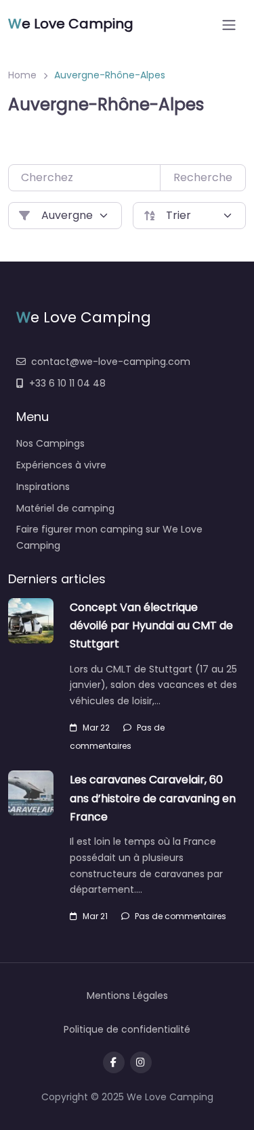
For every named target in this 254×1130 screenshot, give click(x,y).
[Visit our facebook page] (114, 1062)
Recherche (202, 177)
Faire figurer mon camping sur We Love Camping (109, 537)
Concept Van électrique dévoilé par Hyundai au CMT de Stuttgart (151, 625)
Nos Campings (50, 443)
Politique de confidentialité (127, 1029)
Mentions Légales (127, 995)
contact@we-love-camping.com (110, 361)
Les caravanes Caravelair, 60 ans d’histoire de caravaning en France (153, 798)
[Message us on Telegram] (141, 1062)
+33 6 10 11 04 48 (67, 383)
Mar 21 (95, 916)
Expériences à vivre (61, 465)
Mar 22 (96, 727)
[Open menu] (229, 25)
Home (22, 75)
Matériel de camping (65, 508)
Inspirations (43, 486)
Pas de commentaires (180, 916)
